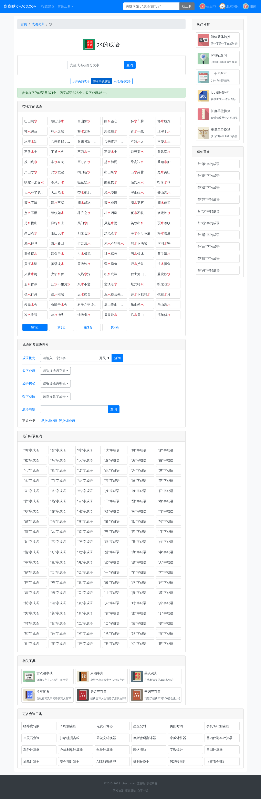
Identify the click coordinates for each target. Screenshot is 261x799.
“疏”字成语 (111, 542)
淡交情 (110, 192)
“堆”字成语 (138, 491)
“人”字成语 (111, 603)
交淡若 (110, 284)
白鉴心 (110, 121)
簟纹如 (57, 213)
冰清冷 (30, 141)
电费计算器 (104, 726)
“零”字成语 (138, 572)
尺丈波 (57, 172)
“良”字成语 (138, 552)
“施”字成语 (31, 552)
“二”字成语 (85, 623)
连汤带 (84, 315)
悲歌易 (110, 131)
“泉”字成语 (31, 644)
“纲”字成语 (58, 593)
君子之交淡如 (88, 304)
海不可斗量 (140, 233)
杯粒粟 (163, 121)
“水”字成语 (58, 491)
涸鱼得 (57, 254)
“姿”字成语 (165, 623)
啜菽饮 (84, 182)
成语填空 (28, 409)
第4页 (115, 327)
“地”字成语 (58, 521)
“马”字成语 (58, 460)
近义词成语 (67, 421)
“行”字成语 (31, 582)
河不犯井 (114, 243)
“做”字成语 (85, 552)
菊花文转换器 (106, 738)
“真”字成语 (85, 613)
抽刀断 (84, 172)
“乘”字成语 (58, 633)
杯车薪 (137, 121)
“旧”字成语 (165, 644)
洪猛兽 (110, 254)
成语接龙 (28, 358)
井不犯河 (140, 294)
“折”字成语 (85, 644)
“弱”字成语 (31, 623)
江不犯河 (61, 284)
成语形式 (28, 384)
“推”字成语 (111, 491)
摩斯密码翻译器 (144, 738)
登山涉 (163, 192)
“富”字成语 (138, 623)
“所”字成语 (85, 542)
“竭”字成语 (138, 511)
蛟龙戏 (163, 284)
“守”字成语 (111, 532)
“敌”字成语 (31, 460)
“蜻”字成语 (58, 603)
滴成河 (110, 203)
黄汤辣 (84, 264)
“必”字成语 (111, 562)
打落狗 (163, 182)
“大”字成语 (85, 460)
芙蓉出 (137, 223)
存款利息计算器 (71, 750)
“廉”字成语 (58, 644)
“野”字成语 (138, 450)
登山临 (137, 192)
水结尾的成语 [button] (122, 81)
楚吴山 (163, 172)
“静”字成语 (165, 582)
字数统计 (176, 750)
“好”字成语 (165, 542)
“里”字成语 (85, 593)
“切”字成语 (138, 644)
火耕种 (57, 274)
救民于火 (59, 304)
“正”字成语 (165, 481)
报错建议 (47, 6)
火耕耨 (30, 274)
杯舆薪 (30, 131)
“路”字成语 (138, 633)
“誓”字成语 (58, 450)
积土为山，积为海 (142, 274)
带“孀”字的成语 (209, 187)
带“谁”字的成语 (209, 164)
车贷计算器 (31, 750)
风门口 (84, 223)
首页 (24, 24)
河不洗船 (139, 243)
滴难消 (163, 203)
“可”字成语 (58, 552)
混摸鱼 (163, 264)
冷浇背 (30, 315)
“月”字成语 (165, 532)
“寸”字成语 (111, 593)
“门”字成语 (58, 481)
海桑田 (57, 243)
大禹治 (57, 192)
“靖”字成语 (31, 593)
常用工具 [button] (64, 6)
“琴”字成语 (31, 511)
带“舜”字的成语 (209, 270)
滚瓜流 (110, 233)
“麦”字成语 (85, 603)
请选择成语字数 (54, 371)
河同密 (163, 243)
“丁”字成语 (165, 613)
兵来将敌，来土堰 (89, 141)
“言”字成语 (111, 481)
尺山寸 (30, 172)
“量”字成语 (58, 562)
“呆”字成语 (165, 450)
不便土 (163, 141)
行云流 (84, 243)
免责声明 (142, 790)
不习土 (84, 152)
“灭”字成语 (165, 633)
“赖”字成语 (111, 582)
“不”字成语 (58, 542)
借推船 (57, 294)
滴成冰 (84, 203)
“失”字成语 (31, 613)
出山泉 (110, 172)
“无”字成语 (165, 562)
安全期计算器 (70, 761)
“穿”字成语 (58, 511)
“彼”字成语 (85, 470)
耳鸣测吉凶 (68, 726)
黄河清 (30, 264)
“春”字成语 (165, 501)
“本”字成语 (31, 481)
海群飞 (30, 243)
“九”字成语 (58, 532)
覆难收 (163, 223)
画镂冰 (137, 254)
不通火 (57, 152)
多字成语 (28, 371)
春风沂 (57, 182)
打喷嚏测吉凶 (70, 738)
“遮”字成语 (85, 532)
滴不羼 (30, 203)
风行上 (57, 223)
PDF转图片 (178, 761)
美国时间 (176, 726)
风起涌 (110, 223)
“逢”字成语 (165, 470)
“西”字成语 (138, 532)
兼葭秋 (163, 274)
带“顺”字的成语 (209, 258)
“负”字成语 (111, 623)
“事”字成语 (165, 552)
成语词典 (38, 24)
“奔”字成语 (165, 572)
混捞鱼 (137, 264)
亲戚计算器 (178, 738)
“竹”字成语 (165, 511)
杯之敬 (57, 131)
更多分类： (30, 421)
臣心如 (84, 162)
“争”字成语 (31, 491)
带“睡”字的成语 (209, 235)
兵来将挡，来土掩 (62, 141)
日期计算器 (214, 750)
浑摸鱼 (110, 264)
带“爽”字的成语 (209, 176)
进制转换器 (141, 761)
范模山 (30, 223)
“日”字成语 (111, 501)
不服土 (30, 152)
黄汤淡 (57, 264)
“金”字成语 (85, 572)
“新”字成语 (58, 613)
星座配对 (139, 726)
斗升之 (84, 213)
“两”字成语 (31, 450)
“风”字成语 (111, 633)
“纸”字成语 (85, 491)
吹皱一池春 (34, 182)
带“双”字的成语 (209, 211)
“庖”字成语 (138, 613)
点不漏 (30, 213)
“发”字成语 (111, 460)
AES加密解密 (106, 761)
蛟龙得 (137, 284)
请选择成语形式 (54, 384)
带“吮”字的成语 (209, 247)
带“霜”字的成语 (209, 199)
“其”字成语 (165, 603)
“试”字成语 (111, 450)
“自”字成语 (85, 501)
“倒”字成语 (31, 532)
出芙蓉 (137, 172)
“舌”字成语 (31, 501)
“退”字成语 (138, 542)
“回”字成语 (165, 491)
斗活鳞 (110, 213)
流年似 (163, 315)
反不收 (137, 213)
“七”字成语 (31, 470)
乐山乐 (163, 304)
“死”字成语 (85, 562)
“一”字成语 (111, 572)
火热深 (84, 274)
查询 (129, 65)
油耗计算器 (31, 761)
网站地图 (118, 790)
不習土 (110, 152)
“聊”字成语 (31, 572)
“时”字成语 (138, 603)
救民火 (30, 304)
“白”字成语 (165, 460)
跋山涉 (57, 121)
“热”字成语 (58, 501)
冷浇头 (57, 315)
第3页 (88, 327)
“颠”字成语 (111, 521)
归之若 (84, 233)
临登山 (137, 315)
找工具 (187, 6)
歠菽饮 (110, 182)
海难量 (163, 233)
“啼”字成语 (85, 450)
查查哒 (19, 6)
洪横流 (84, 254)
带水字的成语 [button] (101, 81)
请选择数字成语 (54, 396)
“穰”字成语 (85, 511)
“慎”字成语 (111, 613)
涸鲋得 (30, 254)
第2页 (61, 327)
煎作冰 (30, 284)
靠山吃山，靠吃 (115, 304)
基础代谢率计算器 (219, 738)
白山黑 (84, 121)
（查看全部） (216, 761)
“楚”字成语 (138, 562)
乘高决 (137, 162)
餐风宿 (163, 152)
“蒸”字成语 (85, 521)
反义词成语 (49, 421)
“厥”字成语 (138, 481)
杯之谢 (84, 131)
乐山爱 (137, 304)
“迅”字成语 (138, 501)
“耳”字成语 (31, 633)
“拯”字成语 (111, 511)
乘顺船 (163, 162)
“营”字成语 (58, 582)
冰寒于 (163, 131)
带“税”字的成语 (209, 223)
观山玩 (57, 233)
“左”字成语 (138, 470)
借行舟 (30, 294)
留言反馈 (130, 790)
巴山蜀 (30, 121)
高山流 (30, 233)
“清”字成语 (111, 552)
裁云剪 (137, 152)
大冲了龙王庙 (35, 192)
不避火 (137, 141)
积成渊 (110, 274)
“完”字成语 (31, 521)
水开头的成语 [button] (81, 81)
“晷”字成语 (165, 593)
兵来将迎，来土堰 (115, 141)
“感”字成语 (138, 582)
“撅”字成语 (138, 593)
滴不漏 (57, 203)
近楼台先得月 (115, 294)
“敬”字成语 (58, 470)
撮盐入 (137, 182)
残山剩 (30, 162)
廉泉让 (110, 315)
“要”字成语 (111, 644)
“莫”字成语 (58, 623)
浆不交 (84, 284)
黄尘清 (163, 254)
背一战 (137, 131)
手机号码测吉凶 (217, 726)
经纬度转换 (31, 726)
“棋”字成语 (85, 633)
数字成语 (28, 396)
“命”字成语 (85, 481)
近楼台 (84, 294)
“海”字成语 (138, 460)
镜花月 (163, 294)
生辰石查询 (31, 738)
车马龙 (57, 162)
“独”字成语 (165, 521)
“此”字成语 (111, 470)
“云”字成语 (58, 572)
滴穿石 (137, 203)
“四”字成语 (138, 521)
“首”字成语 (31, 542)
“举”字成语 (31, 562)
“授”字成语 (31, 603)
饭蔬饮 (163, 213)
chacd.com (128, 783)
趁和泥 (110, 162)
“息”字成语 (85, 582)
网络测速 (139, 750)
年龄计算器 (104, 750)
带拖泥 (84, 192)
